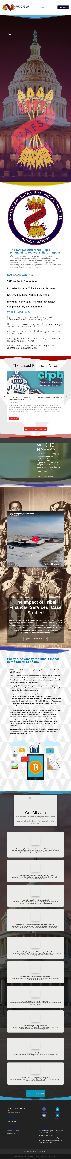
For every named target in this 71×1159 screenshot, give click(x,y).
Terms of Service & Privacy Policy (34, 1151)
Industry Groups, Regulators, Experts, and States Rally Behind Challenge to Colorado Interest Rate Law (50, 1140)
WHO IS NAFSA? (46, 447)
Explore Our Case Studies (34, 639)
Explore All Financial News (35, 429)
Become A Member (45, 476)
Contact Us (11, 1133)
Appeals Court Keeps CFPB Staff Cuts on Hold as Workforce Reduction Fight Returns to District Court (51, 1133)
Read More (13, 418)
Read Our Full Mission (35, 1093)
